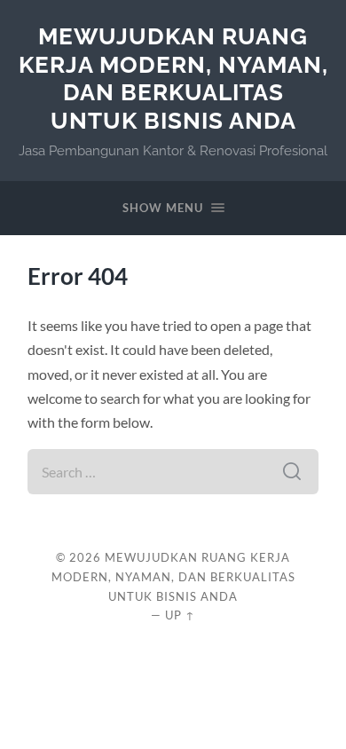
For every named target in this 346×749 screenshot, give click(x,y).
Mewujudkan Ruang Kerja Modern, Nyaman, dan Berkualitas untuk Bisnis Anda (173, 78)
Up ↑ (180, 615)
